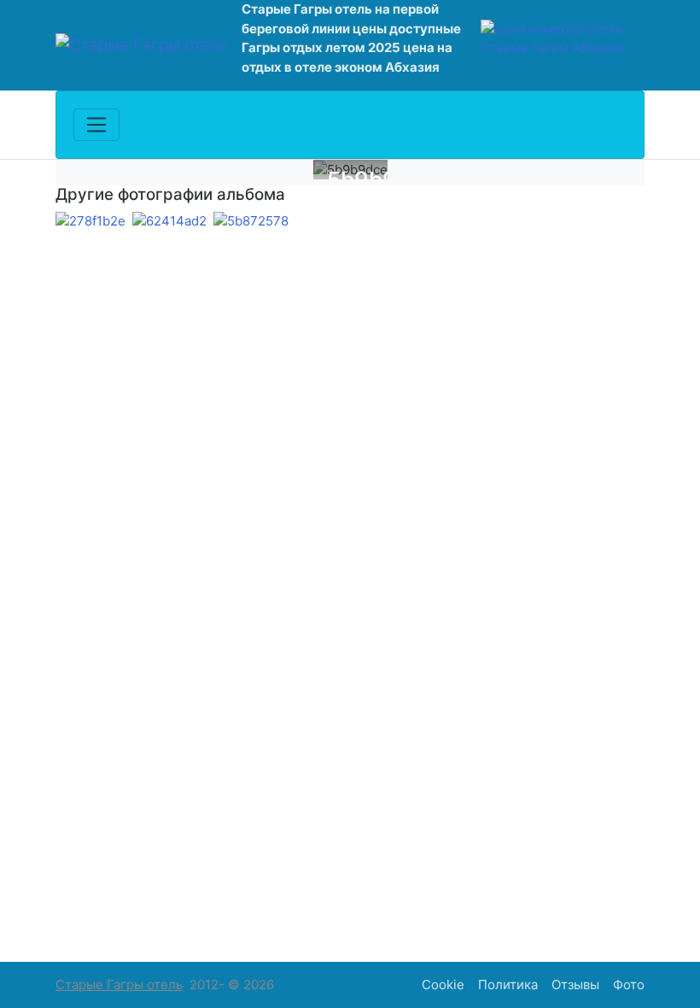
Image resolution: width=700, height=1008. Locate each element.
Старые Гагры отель (119, 984)
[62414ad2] (169, 221)
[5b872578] (251, 221)
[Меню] (96, 124)
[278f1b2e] (90, 221)
